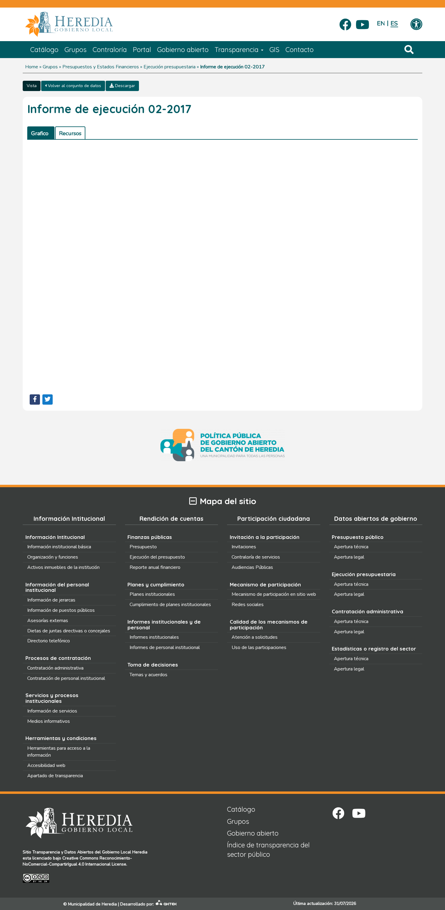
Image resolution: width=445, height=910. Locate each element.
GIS (274, 49)
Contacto (299, 49)
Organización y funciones (52, 557)
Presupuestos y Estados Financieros (100, 67)
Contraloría (110, 49)
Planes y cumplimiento (155, 584)
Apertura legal (349, 557)
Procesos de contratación (58, 658)
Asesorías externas (47, 620)
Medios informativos (48, 721)
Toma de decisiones (152, 664)
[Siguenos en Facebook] (345, 23)
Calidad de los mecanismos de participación (269, 624)
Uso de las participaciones (259, 647)
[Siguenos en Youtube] (362, 23)
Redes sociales (248, 604)
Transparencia (237, 49)
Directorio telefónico (48, 641)
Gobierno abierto (183, 49)
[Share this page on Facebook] (35, 399)
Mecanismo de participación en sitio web (274, 594)
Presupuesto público (358, 537)
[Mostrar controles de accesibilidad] (416, 25)
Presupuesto (143, 546)
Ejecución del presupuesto (157, 557)
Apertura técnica (351, 546)
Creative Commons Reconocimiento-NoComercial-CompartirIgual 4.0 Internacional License (77, 861)
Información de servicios (52, 711)
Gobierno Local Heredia (124, 852)
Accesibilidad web (46, 765)
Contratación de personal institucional (66, 678)
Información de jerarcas (51, 600)
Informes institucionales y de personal (164, 624)
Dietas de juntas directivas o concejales (68, 631)
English (380, 23)
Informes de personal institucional (165, 647)
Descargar (124, 86)
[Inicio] (78, 24)
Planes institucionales (152, 594)
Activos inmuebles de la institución (63, 567)
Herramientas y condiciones (61, 738)
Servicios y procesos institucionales (51, 698)
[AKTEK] (166, 904)
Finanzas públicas (149, 537)
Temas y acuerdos (148, 674)
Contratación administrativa (55, 668)
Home (31, 67)
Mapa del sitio (228, 501)
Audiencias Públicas (252, 567)
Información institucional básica (59, 546)
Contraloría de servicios (256, 557)
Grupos (75, 49)
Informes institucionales (154, 637)
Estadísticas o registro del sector (374, 648)
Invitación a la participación (264, 537)
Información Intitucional (55, 537)
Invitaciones (244, 546)
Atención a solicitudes (255, 637)
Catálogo (44, 49)
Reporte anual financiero (155, 567)
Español (394, 23)
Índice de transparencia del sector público (268, 850)
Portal (142, 49)
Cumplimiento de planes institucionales (170, 604)
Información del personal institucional (57, 587)
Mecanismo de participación (265, 584)
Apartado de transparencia (55, 775)
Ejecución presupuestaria (169, 67)
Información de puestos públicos (61, 610)
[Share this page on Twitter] (47, 399)
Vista (32, 86)
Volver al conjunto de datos (74, 86)
